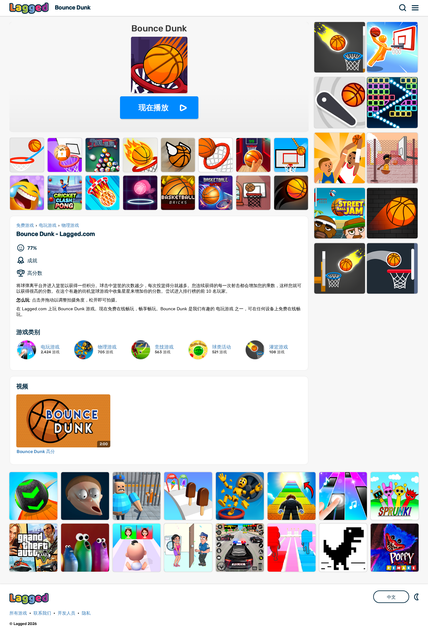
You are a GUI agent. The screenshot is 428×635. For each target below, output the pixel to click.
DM (417, 596)
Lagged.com (29, 598)
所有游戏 (18, 613)
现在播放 (153, 107)
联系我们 (42, 613)
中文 (391, 597)
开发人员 (66, 613)
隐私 (86, 613)
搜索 (403, 8)
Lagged (29, 8)
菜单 (415, 8)
